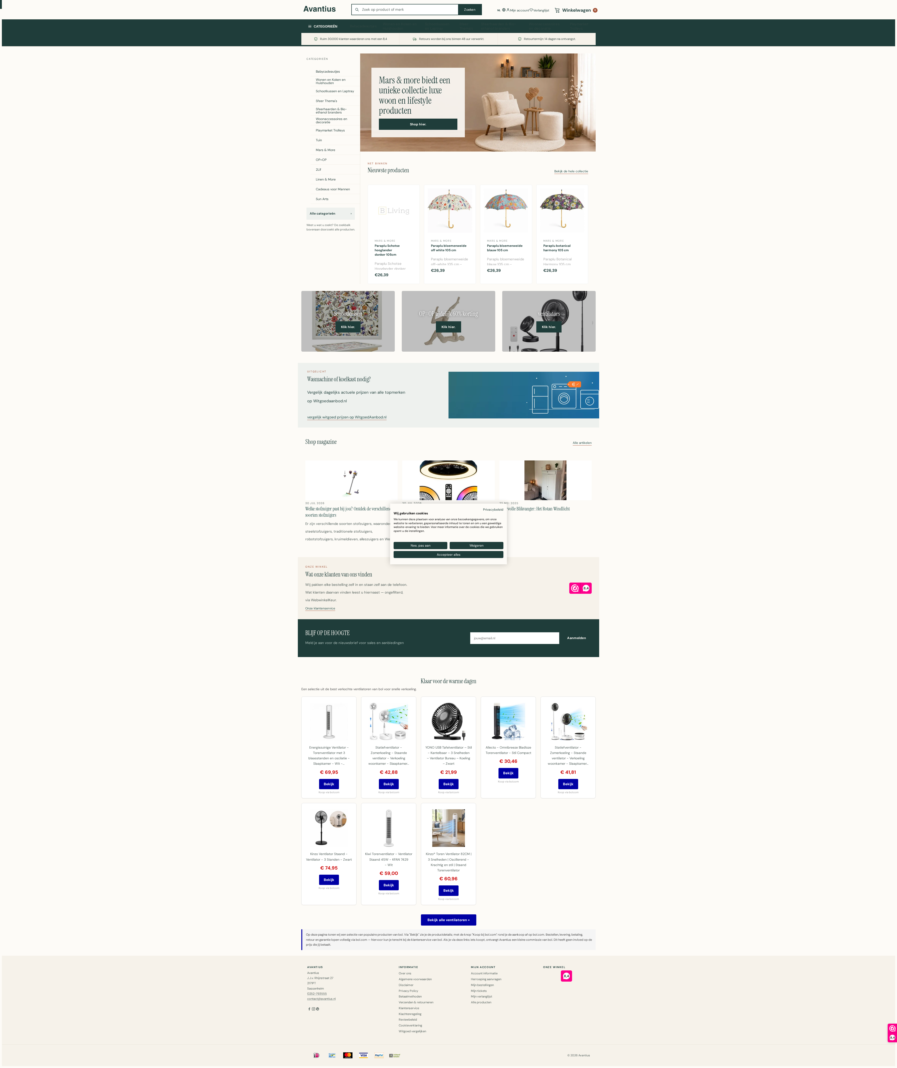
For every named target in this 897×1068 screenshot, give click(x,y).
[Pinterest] (318, 1009)
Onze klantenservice (320, 608)
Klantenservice (409, 1008)
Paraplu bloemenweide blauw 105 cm (505, 248)
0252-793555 (317, 994)
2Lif (318, 169)
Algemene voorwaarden (415, 979)
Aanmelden (576, 638)
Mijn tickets (479, 991)
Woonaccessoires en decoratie (544, 26)
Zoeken (469, 9)
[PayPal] (379, 1055)
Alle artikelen (582, 443)
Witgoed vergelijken (412, 1031)
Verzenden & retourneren (416, 1002)
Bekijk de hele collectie (571, 171)
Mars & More (325, 150)
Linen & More (326, 179)
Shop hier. (418, 124)
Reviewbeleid (408, 1020)
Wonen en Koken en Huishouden (400, 26)
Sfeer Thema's (466, 26)
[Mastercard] (348, 1055)
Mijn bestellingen (482, 985)
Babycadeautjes (363, 26)
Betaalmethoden (410, 996)
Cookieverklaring (410, 1025)
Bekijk (329, 784)
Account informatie (484, 973)
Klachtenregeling (410, 1014)
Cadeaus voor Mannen (333, 189)
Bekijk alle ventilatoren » (448, 920)
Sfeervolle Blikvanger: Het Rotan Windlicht (534, 509)
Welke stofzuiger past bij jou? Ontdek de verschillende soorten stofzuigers (349, 512)
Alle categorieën (331, 214)
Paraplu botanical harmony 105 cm (557, 248)
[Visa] (363, 1055)
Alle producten (481, 1002)
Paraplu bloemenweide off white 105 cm (448, 248)
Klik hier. (348, 327)
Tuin (319, 140)
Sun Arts (322, 199)
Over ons (405, 973)
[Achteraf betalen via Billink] (395, 1055)
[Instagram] (313, 1009)
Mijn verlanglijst (481, 996)
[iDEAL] (316, 1055)
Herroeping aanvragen (486, 979)
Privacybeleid (493, 509)
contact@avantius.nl (321, 999)
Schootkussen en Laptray (437, 26)
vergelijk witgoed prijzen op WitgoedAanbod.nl (347, 417)
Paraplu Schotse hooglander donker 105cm (387, 250)
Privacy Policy (408, 991)
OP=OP (321, 159)
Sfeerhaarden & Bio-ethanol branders (498, 26)
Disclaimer (406, 985)
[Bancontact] (332, 1055)
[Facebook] (309, 1009)
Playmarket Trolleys (579, 26)
